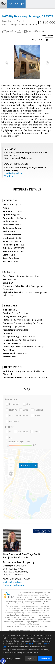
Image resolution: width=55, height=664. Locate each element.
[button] (3, 660)
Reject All (31, 658)
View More (9, 176)
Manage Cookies (13, 658)
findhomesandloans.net (14, 585)
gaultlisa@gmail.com (13, 173)
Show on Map (29, 465)
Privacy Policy (31, 644)
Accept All (45, 658)
